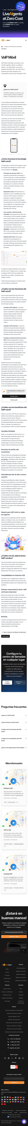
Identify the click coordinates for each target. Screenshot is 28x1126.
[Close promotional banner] (26, 2)
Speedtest (6, 229)
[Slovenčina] (15, 1102)
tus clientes (4, 459)
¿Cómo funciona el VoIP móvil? (10, 722)
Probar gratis (5, 636)
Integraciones (7, 978)
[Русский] (13, 1102)
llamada (15, 169)
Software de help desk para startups (14, 1032)
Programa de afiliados (7, 998)
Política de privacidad (6, 1112)
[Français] (5, 1099)
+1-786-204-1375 (14, 1045)
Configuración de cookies (14, 1114)
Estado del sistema (20, 974)
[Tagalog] (23, 1102)
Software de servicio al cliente (14, 1013)
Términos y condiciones (7, 1110)
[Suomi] (2, 1099)
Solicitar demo (14, 396)
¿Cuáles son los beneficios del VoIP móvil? (11, 739)
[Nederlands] (23, 1099)
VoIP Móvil (3, 48)
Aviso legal (7, 1001)
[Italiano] (13, 1099)
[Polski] (5, 1102)
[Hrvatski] (7, 1099)
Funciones (7, 975)
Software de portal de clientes (14, 1028)
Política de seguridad (21, 1110)
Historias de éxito (7, 995)
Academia (20, 995)
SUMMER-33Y (9, 24)
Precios (7, 972)
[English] (18, 1097)
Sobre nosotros (7, 988)
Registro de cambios (21, 977)
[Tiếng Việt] (2, 1104)
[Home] (2, 46)
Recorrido (7, 981)
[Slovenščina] (18, 1102)
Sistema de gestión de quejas (14, 1025)
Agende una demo (14, 936)
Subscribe (14, 1082)
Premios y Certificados (7, 991)
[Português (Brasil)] (7, 1102)
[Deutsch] (13, 1097)
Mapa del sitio (23, 1112)
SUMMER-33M (12, 22)
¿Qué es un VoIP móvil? (8, 715)
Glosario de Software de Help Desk (13, 46)
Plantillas (21, 998)
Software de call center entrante (14, 1022)
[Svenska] (21, 1102)
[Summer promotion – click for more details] (14, 18)
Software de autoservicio (14, 1019)
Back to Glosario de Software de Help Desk (15, 632)
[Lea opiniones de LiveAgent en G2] (14, 1067)
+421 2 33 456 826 (15, 1039)
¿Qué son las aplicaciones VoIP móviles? (12, 747)
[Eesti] (23, 1097)
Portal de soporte (21, 968)
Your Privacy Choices (15, 1116)
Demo (7, 969)
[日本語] (15, 1099)
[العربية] (2, 1097)
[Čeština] (7, 1097)
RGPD (15, 1112)
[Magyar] (10, 1099)
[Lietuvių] (18, 1099)
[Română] (10, 1102)
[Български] (5, 1097)
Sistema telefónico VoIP (14, 1016)
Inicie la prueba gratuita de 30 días (14, 932)
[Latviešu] (21, 1099)
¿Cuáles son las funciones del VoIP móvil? (11, 730)
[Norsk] (2, 1102)
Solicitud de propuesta (20, 980)
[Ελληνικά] (15, 1097)
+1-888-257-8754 (15, 1042)
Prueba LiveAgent (7, 682)
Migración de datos (21, 971)
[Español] (21, 1097)
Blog (21, 988)
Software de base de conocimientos (14, 1010)
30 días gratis (14, 400)
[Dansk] (10, 1097)
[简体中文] (5, 1104)
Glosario (21, 991)
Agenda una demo (19, 682)
